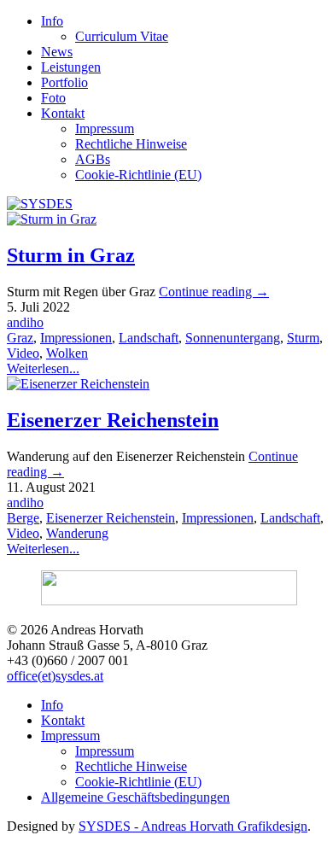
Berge (23, 518)
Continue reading (214, 291)
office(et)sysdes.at (55, 676)
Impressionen (76, 337)
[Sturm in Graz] (51, 219)
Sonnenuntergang (232, 337)
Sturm (303, 337)
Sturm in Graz (71, 255)
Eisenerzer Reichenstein (113, 420)
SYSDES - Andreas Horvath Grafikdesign (193, 826)
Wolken (67, 353)
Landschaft (148, 337)
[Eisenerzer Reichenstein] (78, 384)
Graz (20, 337)
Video (23, 353)
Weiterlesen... (43, 368)
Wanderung (77, 533)
